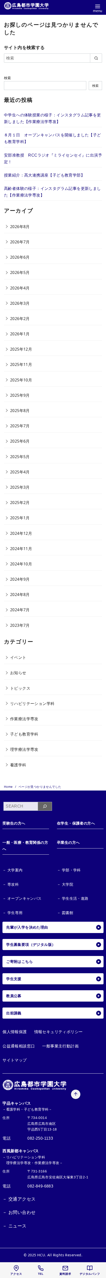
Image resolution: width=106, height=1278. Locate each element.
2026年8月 (20, 226)
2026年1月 (20, 334)
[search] (96, 58)
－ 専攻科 (10, 884)
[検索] (45, 806)
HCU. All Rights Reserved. (59, 1255)
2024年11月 (21, 548)
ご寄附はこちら (19, 961)
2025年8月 (20, 410)
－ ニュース (14, 1226)
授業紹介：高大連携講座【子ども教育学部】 (44, 175)
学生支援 (13, 979)
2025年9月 (20, 395)
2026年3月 (20, 303)
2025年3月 (20, 487)
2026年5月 (20, 272)
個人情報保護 (14, 1032)
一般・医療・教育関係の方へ (25, 845)
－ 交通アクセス (18, 1199)
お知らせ (18, 672)
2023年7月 (20, 625)
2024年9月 (20, 579)
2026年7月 (20, 242)
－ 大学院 (65, 884)
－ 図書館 (65, 913)
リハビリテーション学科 (32, 703)
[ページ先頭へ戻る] (75, 1094)
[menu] (97, 7)
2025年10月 (21, 380)
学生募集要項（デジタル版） (30, 944)
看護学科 (18, 765)
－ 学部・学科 (69, 870)
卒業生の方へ (68, 842)
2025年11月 (21, 364)
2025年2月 (20, 502)
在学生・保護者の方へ (76, 823)
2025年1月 (20, 518)
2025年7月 (20, 426)
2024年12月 (21, 533)
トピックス (20, 688)
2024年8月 (20, 594)
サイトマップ (14, 1060)
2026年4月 (20, 288)
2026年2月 (20, 318)
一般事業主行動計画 (60, 1046)
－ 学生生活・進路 (72, 898)
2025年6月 (20, 441)
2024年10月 (21, 564)
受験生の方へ (13, 823)
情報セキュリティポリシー (58, 1032)
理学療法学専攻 (24, 749)
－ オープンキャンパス (21, 898)
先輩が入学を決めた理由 (27, 927)
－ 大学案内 (12, 870)
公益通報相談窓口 (18, 1046)
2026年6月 (20, 257)
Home (9, 787)
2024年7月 (20, 609)
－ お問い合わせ (18, 1212)
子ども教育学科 (24, 734)
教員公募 (13, 996)
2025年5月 (20, 456)
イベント (18, 657)
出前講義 (13, 1013)
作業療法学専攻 (24, 718)
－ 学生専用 (12, 913)
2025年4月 (20, 472)
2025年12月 (21, 349)
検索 (7, 77)
